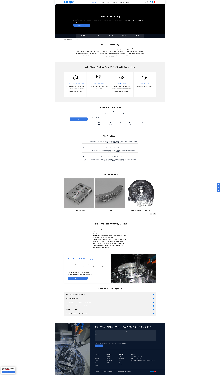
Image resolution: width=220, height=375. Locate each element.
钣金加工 (137, 36)
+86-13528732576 (138, 356)
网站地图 (119, 371)
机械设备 (121, 364)
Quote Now (77, 278)
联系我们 (96, 365)
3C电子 (120, 362)
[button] (154, 214)
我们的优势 (97, 364)
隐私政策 (123, 343)
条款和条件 (8, 369)
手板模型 (83, 36)
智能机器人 (121, 358)
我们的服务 (97, 358)
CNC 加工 (96, 36)
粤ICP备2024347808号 (126, 371)
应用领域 (96, 360)
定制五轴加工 (110, 36)
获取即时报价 (81, 25)
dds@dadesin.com (137, 358)
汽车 (120, 356)
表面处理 (123, 36)
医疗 (120, 360)
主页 (95, 356)
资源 (95, 362)
